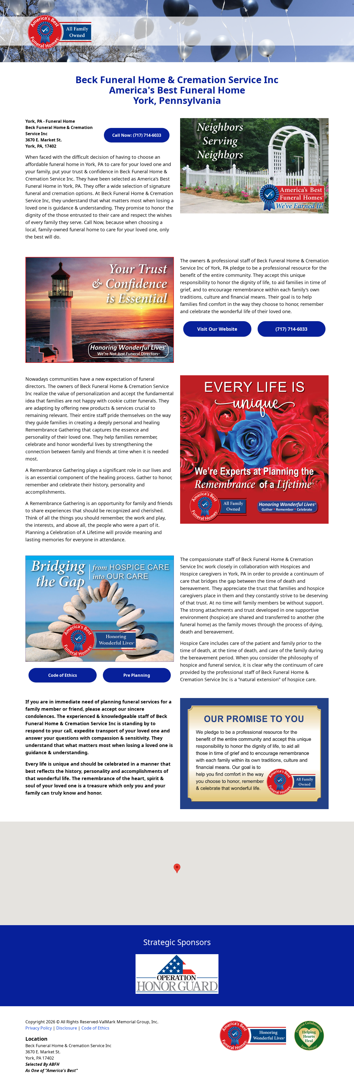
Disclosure (66, 1028)
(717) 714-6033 (291, 329)
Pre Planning (136, 675)
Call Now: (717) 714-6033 (136, 135)
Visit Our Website (217, 329)
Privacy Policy (38, 1028)
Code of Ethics (62, 675)
